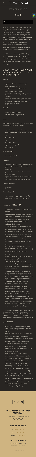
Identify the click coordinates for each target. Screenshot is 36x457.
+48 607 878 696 (19, 429)
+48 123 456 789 (19, 432)
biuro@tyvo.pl (20, 435)
